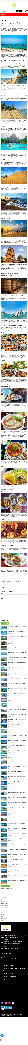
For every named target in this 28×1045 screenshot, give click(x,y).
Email (2, 598)
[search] (9, 11)
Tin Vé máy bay (4, 912)
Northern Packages (4, 899)
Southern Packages (5, 895)
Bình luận (3, 602)
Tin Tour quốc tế (4, 918)
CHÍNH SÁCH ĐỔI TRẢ (7, 973)
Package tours (4, 903)
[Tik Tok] (13, 1003)
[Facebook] (2, 1003)
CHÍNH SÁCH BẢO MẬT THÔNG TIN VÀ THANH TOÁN (13, 969)
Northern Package (4, 901)
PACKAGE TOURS (4, 905)
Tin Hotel (2, 914)
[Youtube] (9, 1003)
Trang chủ (3, 17)
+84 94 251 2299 (8, 948)
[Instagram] (5, 1003)
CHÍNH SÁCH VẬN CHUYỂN (9, 976)
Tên (2, 593)
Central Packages (4, 897)
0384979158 (16, 948)
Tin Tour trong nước (5, 916)
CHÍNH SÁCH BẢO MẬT (8, 965)
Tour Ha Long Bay (4, 907)
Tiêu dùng (3, 890)
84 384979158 (7, 953)
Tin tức (8, 17)
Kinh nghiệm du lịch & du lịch (6, 888)
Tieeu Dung (3, 892)
